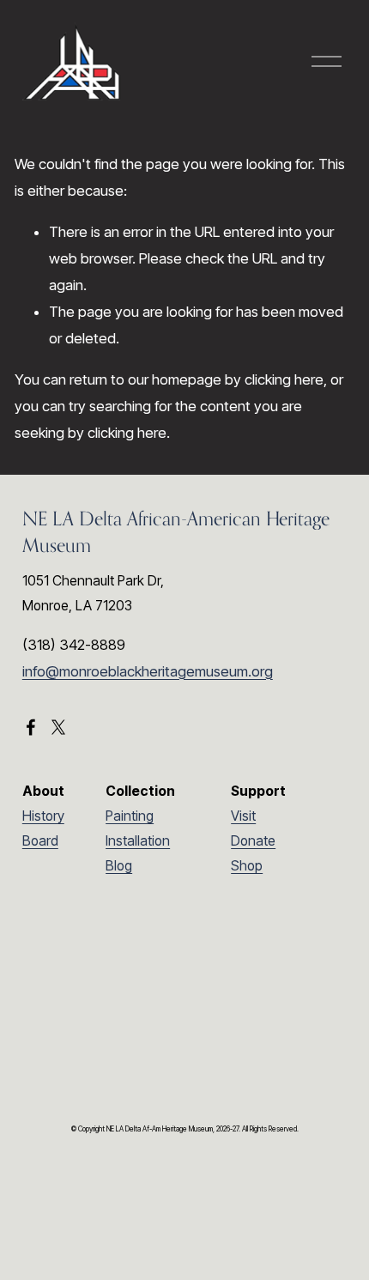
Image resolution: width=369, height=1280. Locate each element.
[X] (58, 727)
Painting (130, 816)
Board (40, 841)
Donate (253, 841)
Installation (138, 841)
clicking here (284, 379)
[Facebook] (30, 727)
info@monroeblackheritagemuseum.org (147, 671)
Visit (243, 816)
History (43, 816)
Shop (247, 866)
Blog (119, 866)
